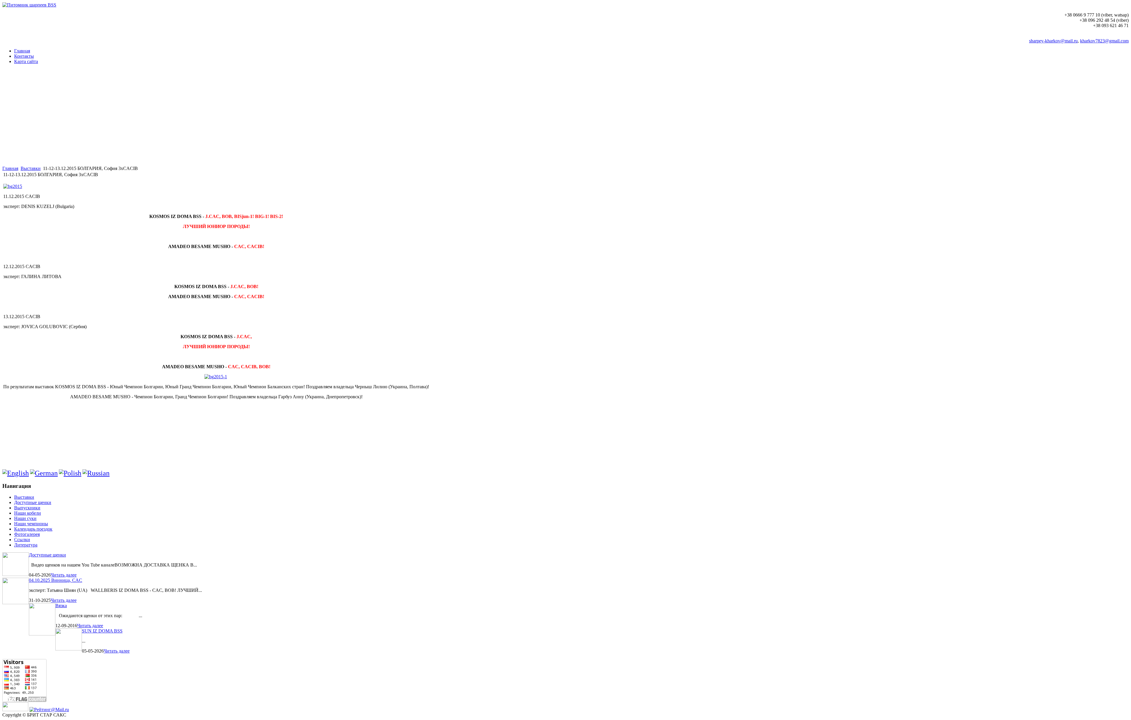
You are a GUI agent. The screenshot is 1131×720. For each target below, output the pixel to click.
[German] (44, 473)
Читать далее (64, 574)
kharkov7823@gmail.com (1104, 40)
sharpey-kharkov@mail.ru (1053, 40)
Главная (10, 168)
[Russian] (96, 473)
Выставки (31, 168)
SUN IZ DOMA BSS (102, 630)
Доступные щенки (47, 554)
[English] (15, 473)
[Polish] (70, 473)
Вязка (61, 605)
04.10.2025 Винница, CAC (55, 580)
